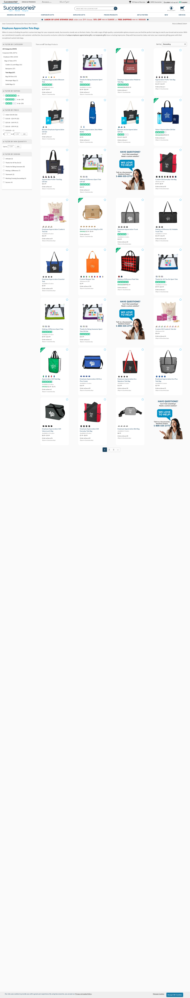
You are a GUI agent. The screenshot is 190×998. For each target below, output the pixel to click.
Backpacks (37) (10, 68)
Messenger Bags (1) (11, 80)
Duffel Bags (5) (10, 84)
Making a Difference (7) (12, 170)
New (166, 15)
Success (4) (9, 182)
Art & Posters (142, 15)
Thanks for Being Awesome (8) (15, 166)
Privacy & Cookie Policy (83, 994)
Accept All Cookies (175, 995)
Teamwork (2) (9, 174)
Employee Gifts (79, 15)
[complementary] (95, 19)
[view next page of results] (118, 449)
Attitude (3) (9, 159)
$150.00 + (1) (9, 130)
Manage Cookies (158, 994)
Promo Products (111, 15)
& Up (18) (20, 99)
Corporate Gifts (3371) (10, 53)
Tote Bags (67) (10, 72)
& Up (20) (20, 103)
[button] (10, 2)
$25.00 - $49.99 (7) (11, 122)
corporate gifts (101, 35)
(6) (18, 95)
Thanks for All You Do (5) (13, 163)
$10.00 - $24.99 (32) (12, 118)
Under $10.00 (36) (11, 115)
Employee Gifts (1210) (11, 57)
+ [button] (3, 44)
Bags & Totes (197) (11, 61)
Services (182, 15)
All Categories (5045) (10, 49)
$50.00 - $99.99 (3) (11, 126)
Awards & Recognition (16, 15)
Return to (179, 23)
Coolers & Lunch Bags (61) (13, 65)
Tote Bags (48, 44)
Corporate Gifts (47, 15)
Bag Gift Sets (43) (11, 76)
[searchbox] (95, 8)
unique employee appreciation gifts (79, 35)
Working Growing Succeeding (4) (15, 178)
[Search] (115, 8)
